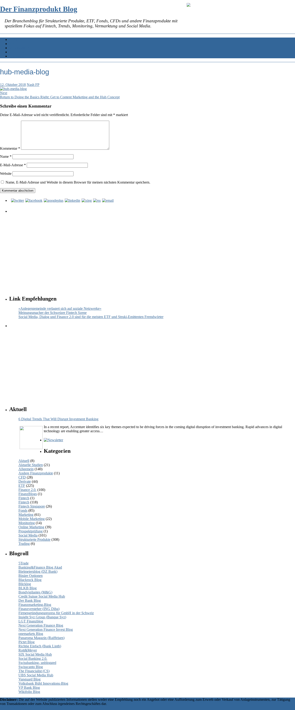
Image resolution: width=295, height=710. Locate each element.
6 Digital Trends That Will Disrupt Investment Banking (58, 419)
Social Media (28, 535)
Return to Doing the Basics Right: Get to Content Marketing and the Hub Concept (60, 97)
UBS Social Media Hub (35, 675)
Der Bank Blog (29, 600)
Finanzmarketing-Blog (34, 605)
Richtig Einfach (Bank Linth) (39, 646)
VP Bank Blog (29, 688)
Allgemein (26, 469)
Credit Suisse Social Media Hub (41, 596)
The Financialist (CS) (34, 671)
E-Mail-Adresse (13, 165)
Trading (24, 544)
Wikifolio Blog (29, 692)
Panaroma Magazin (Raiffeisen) (41, 638)
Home (13, 39)
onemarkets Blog (30, 634)
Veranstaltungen (20, 48)
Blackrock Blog (29, 580)
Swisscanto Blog (30, 667)
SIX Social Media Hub (35, 654)
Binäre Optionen (30, 576)
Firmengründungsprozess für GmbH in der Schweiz (56, 613)
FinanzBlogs (27, 494)
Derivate (24, 481)
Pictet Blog (26, 642)
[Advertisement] (148, 250)
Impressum (17, 56)
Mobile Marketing (31, 519)
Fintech (23, 498)
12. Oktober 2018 (13, 85)
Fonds (22, 510)
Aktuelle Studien (30, 465)
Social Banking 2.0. (32, 658)
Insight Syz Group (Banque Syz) (42, 617)
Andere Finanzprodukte (35, 473)
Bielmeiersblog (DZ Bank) (37, 571)
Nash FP (33, 85)
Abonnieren (18, 44)
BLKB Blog (27, 588)
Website (6, 173)
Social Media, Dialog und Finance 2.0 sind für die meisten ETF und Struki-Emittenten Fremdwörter (90, 317)
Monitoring (26, 523)
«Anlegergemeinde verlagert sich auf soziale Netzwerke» (59, 308)
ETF (21, 486)
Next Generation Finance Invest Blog (45, 629)
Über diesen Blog (22, 52)
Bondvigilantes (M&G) (35, 592)
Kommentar (10, 148)
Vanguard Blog (29, 679)
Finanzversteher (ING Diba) (38, 609)
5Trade (23, 563)
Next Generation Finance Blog (40, 625)
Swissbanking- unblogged (37, 663)
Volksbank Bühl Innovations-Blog (43, 683)
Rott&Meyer (27, 650)
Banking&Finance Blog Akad (40, 567)
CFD (22, 477)
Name (6, 156)
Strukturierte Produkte (34, 539)
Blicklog (24, 584)
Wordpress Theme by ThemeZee (24, 708)
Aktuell (23, 461)
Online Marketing (31, 527)
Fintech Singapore (31, 506)
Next (3, 93)
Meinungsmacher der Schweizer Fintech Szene (52, 313)
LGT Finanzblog (30, 621)
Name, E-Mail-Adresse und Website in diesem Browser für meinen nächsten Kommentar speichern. (78, 182)
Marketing (25, 515)
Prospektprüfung (30, 531)
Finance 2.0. (27, 490)
